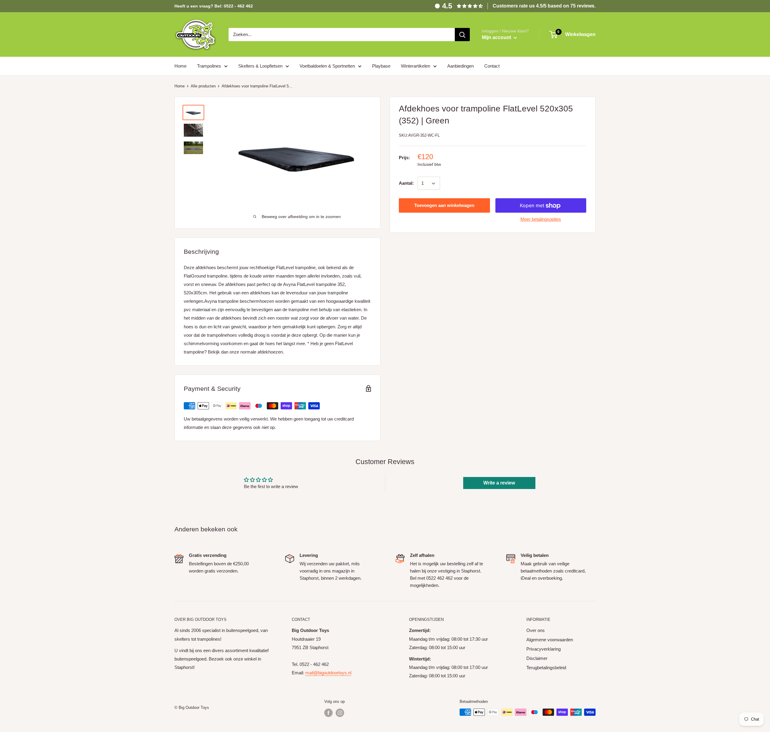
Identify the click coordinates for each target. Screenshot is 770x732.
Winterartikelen (415, 65)
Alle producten (203, 86)
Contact (492, 65)
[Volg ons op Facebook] (328, 713)
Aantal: (406, 183)
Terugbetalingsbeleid (546, 667)
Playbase (381, 65)
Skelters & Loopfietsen (260, 65)
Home (180, 65)
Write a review (499, 482)
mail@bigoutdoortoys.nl (328, 672)
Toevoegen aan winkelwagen (444, 205)
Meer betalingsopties (540, 219)
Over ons (535, 630)
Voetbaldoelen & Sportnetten (327, 65)
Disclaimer (536, 658)
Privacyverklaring (543, 649)
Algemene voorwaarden (549, 639)
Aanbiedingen (460, 65)
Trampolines (209, 65)
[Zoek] (462, 34)
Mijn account (497, 37)
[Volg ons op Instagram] (340, 713)
